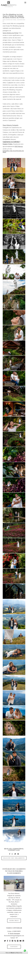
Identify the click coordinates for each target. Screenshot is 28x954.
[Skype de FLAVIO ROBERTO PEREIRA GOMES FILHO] (15, 941)
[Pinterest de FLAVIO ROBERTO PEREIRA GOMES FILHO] (12, 941)
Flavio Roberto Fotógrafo (10, 125)
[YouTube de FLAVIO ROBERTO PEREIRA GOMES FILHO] (20, 941)
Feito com (14, 952)
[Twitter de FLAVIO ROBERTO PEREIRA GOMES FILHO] (5, 941)
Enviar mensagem (15, 933)
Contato (14, 946)
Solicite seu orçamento (14, 858)
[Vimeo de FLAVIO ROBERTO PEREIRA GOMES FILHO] (17, 941)
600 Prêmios (19, 146)
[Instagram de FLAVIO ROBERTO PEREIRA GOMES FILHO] (9, 941)
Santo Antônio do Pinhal (10, 33)
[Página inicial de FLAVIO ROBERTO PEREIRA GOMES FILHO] (8, 4)
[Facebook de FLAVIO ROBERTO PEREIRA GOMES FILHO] (7, 941)
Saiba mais (14, 920)
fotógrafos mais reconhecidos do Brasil (13, 151)
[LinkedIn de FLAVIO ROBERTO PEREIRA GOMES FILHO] (23, 941)
